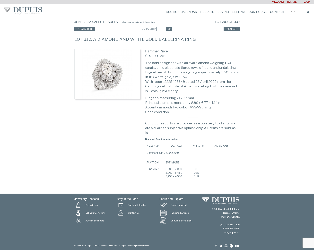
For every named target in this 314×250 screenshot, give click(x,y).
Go (169, 29)
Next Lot (231, 29)
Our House (257, 12)
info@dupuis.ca (232, 232)
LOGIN (307, 2)
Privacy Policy (142, 246)
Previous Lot (85, 29)
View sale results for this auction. (139, 22)
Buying (223, 12)
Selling (238, 12)
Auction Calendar (181, 12)
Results (207, 12)
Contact (277, 12)
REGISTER (291, 2)
